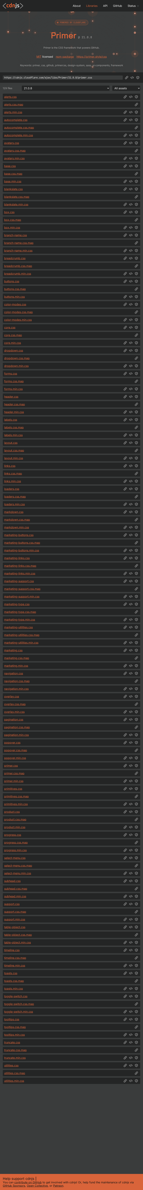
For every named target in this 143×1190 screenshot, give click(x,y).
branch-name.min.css (18, 250)
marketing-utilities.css (18, 627)
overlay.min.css (14, 711)
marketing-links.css (17, 558)
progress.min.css (15, 850)
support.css (12, 904)
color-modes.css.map (18, 312)
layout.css (10, 442)
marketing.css (13, 650)
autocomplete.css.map (19, 127)
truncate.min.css (15, 1057)
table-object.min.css (17, 942)
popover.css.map (15, 750)
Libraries (91, 6)
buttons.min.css (14, 296)
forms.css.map (14, 381)
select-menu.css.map (18, 865)
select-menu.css (14, 857)
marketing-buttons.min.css (21, 550)
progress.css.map (16, 842)
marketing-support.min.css (21, 596)
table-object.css (14, 927)
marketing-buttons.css (18, 535)
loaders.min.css (14, 504)
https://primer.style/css (92, 56)
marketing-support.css (19, 581)
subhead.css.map (15, 888)
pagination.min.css (16, 734)
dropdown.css (13, 350)
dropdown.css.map (17, 358)
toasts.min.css (13, 988)
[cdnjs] (13, 6)
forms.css (10, 373)
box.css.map (12, 219)
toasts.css (10, 973)
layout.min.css (13, 458)
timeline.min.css (14, 965)
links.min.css (12, 481)
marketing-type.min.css (19, 619)
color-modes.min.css (18, 319)
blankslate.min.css (16, 204)
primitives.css (13, 788)
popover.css (12, 742)
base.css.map (13, 173)
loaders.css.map (15, 496)
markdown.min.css (16, 527)
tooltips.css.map (15, 1027)
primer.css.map (14, 773)
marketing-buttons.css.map (22, 542)
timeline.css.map (15, 957)
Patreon (58, 1185)
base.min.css (12, 181)
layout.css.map (14, 450)
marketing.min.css (16, 665)
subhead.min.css (15, 896)
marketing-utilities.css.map (21, 634)
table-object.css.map (18, 934)
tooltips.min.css (14, 1034)
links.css (9, 465)
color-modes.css (15, 304)
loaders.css (11, 488)
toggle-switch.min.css (18, 1011)
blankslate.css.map (16, 196)
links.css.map (13, 473)
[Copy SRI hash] (137, 77)
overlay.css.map (15, 704)
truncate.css (12, 1042)
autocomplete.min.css (18, 135)
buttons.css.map (15, 289)
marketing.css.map (16, 658)
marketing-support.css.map (22, 588)
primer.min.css (13, 781)
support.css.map (15, 911)
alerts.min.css (13, 112)
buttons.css (11, 281)
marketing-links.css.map (20, 565)
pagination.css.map (17, 727)
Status (132, 6)
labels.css (10, 419)
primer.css (11, 765)
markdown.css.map (17, 519)
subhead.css (12, 880)
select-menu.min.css (17, 873)
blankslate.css (13, 189)
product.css (12, 811)
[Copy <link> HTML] (132, 77)
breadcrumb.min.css (17, 273)
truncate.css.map (15, 1050)
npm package (65, 56)
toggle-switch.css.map (19, 1003)
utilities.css (11, 1065)
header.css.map (14, 404)
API (105, 6)
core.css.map (13, 335)
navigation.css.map (17, 681)
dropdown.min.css (16, 365)
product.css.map (15, 819)
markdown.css (13, 511)
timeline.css (12, 950)
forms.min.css (13, 388)
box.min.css (12, 227)
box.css (9, 212)
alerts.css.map (13, 104)
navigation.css (13, 673)
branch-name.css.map (18, 242)
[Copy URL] (126, 77)
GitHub (117, 6)
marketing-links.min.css (19, 573)
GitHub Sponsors (14, 1185)
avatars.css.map (15, 150)
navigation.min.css (16, 688)
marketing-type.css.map (20, 611)
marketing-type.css (16, 604)
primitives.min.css (16, 804)
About (77, 6)
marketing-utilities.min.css (21, 642)
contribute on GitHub (28, 1182)
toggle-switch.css (15, 996)
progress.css (12, 834)
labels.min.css (13, 435)
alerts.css (10, 96)
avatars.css (11, 142)
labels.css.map (14, 427)
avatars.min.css (14, 158)
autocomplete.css (15, 119)
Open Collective (37, 1185)
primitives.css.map (16, 796)
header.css (11, 396)
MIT (38, 56)
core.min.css (12, 342)
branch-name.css (15, 235)
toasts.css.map (14, 980)
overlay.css (11, 696)
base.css (10, 166)
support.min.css (14, 919)
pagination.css (13, 719)
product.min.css (14, 827)
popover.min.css (15, 757)
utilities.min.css (14, 1080)
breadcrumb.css (14, 258)
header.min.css (14, 412)
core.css (9, 327)
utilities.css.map (14, 1073)
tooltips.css (11, 1019)
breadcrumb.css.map (18, 265)
